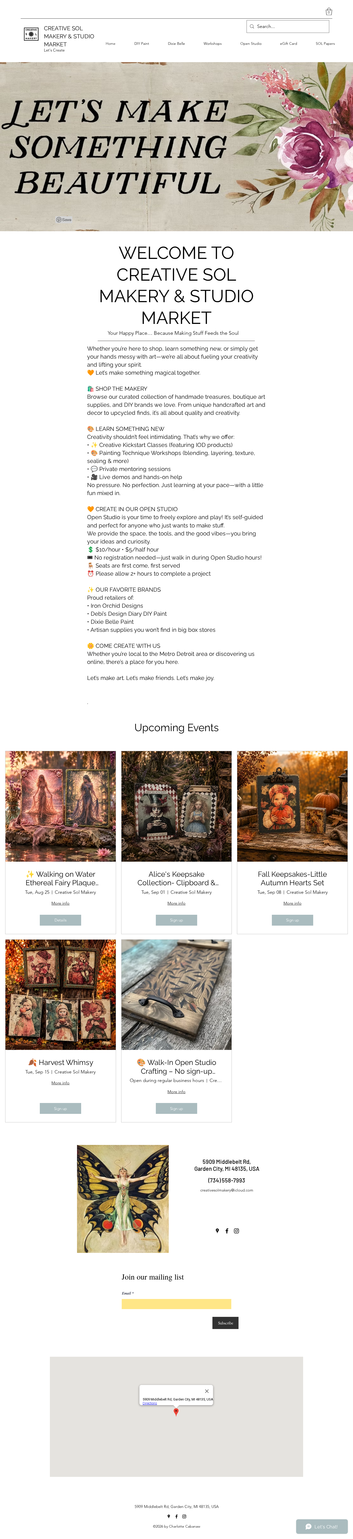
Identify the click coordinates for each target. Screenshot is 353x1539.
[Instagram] (236, 1231)
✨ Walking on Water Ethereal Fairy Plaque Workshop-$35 (60, 878)
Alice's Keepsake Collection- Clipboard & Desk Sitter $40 (176, 878)
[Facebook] (227, 1231)
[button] (329, 11)
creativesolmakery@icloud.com (226, 1190)
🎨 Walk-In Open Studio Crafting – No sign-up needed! (176, 1067)
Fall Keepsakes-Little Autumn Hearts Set (292, 878)
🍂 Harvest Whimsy (60, 1062)
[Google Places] (217, 1231)
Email (126, 1293)
